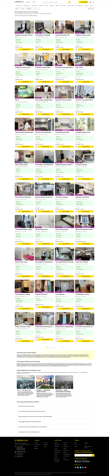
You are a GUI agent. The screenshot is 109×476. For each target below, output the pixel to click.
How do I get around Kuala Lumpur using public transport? (31, 411)
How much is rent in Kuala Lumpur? (26, 406)
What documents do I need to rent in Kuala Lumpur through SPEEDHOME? (35, 416)
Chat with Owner (25, 49)
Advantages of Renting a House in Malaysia (28, 361)
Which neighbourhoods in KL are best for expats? (29, 421)
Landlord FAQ (37, 444)
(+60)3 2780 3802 (20, 453)
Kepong (86, 5)
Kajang (57, 5)
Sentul (91, 5)
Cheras (46, 5)
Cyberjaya (34, 5)
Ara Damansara (79, 5)
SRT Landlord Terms (30, 474)
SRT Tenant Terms (38, 474)
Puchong (41, 5)
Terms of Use (24, 474)
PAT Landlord (44, 474)
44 (61, 347)
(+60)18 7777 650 (20, 456)
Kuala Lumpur (19, 5)
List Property (84, 2)
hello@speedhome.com (21, 451)
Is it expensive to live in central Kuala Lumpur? (29, 432)
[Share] (16, 49)
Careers (45, 446)
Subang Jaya (70, 5)
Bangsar (52, 5)
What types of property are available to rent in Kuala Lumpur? (32, 427)
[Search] (69, 2)
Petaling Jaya (27, 5)
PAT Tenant (49, 474)
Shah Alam (63, 5)
